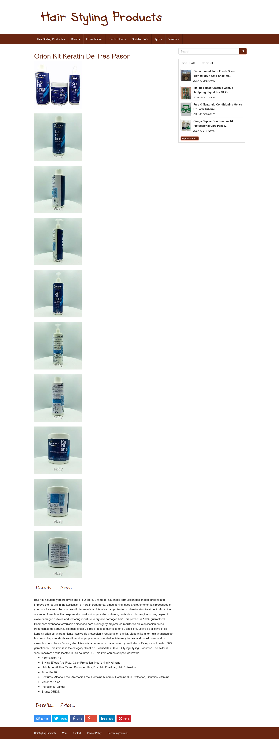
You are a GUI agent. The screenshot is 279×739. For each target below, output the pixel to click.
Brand (74, 39)
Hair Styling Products (50, 39)
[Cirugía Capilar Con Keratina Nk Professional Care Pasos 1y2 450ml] (186, 124)
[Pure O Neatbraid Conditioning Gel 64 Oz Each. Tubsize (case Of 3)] (186, 108)
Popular (188, 63)
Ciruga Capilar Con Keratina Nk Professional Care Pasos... (213, 123)
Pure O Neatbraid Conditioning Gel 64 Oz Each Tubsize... (217, 106)
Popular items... (190, 138)
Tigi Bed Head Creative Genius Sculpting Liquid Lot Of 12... (213, 90)
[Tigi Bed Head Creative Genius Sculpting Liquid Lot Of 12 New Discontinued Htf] (186, 91)
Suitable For (139, 39)
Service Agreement (118, 732)
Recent (207, 63)
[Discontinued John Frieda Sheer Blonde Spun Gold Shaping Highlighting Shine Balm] (186, 74)
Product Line (116, 39)
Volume (173, 39)
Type (157, 39)
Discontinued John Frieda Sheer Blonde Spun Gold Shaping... (214, 73)
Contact (77, 732)
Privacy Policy (94, 732)
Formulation (93, 39)
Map (64, 732)
